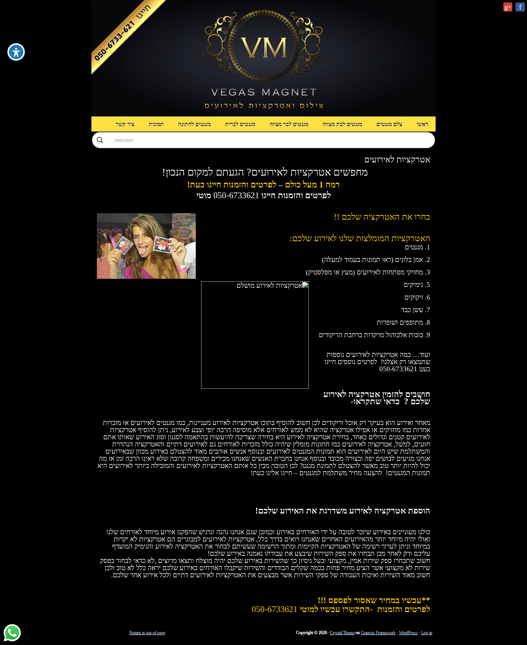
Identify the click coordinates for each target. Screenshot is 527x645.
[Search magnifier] (100, 140)
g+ (507, 7)
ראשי (422, 124)
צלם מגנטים (389, 124)
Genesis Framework (378, 632)
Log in (426, 632)
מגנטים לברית (240, 124)
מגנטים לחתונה (194, 124)
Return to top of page (147, 632)
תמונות (156, 124)
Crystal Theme (341, 632)
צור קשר (125, 124)
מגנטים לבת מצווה (342, 124)
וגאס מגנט (263, 58)
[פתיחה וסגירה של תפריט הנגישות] (16, 52)
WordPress (408, 632)
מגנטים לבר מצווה (289, 124)
